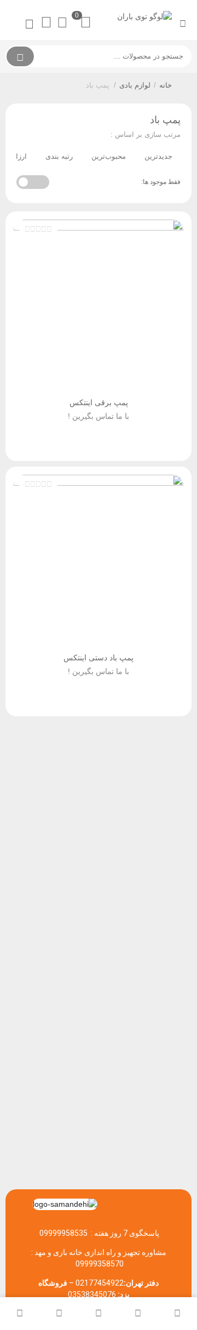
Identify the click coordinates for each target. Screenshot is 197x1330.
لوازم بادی (134, 85)
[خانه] (177, 1313)
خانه (165, 85)
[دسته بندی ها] (98, 1313)
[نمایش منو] (182, 24)
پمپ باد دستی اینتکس (98, 657)
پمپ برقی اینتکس (98, 402)
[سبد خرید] (59, 1313)
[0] (65, 22)
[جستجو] (20, 56)
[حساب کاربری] (19, 1313)
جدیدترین (158, 156)
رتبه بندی (59, 156)
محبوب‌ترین (108, 156)
